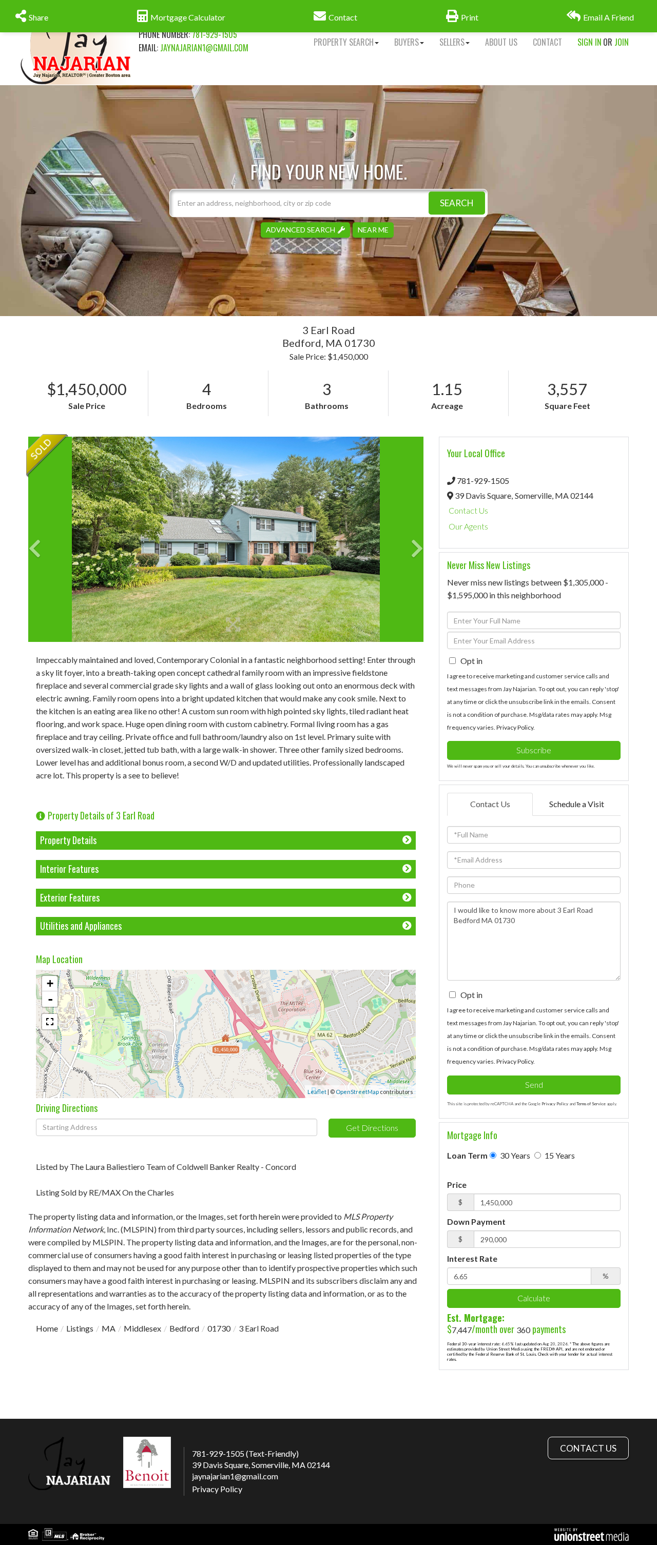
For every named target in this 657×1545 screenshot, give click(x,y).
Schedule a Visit (576, 804)
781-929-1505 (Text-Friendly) (245, 1453)
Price (457, 1184)
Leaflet (316, 1091)
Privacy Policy (514, 727)
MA (108, 1328)
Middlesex (142, 1328)
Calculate (533, 1298)
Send (534, 1084)
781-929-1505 (214, 34)
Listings (79, 1328)
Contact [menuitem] (547, 42)
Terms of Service (591, 1103)
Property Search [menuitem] (344, 42)
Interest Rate (472, 1258)
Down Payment (476, 1221)
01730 (218, 1328)
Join (621, 42)
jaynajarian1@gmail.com (204, 48)
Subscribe (533, 750)
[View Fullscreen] (49, 1021)
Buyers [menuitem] (406, 42)
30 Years (514, 1155)
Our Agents (468, 526)
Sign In (589, 42)
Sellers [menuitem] (452, 42)
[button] (457, 202)
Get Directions (372, 1127)
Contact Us (468, 510)
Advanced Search (300, 229)
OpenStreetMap (357, 1091)
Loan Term (467, 1155)
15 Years (559, 1155)
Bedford (184, 1328)
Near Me (373, 229)
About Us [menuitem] (501, 42)
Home (47, 1328)
